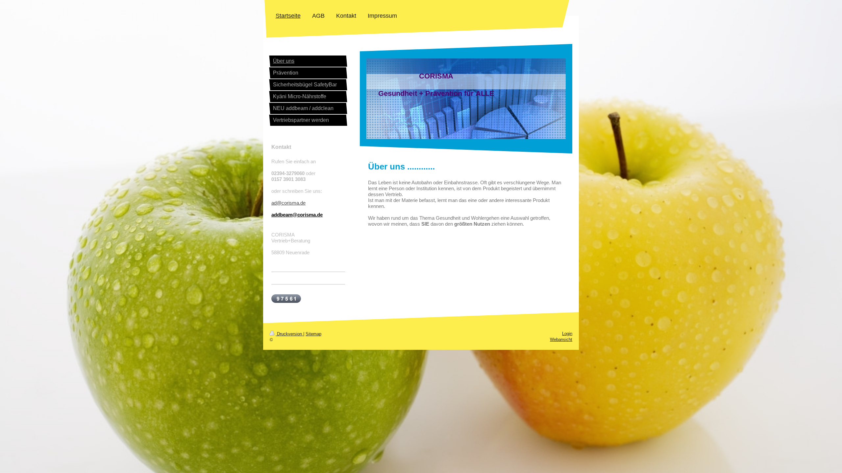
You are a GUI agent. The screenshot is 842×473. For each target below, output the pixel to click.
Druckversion (289, 333)
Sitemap (313, 333)
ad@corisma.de (288, 203)
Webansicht (561, 339)
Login (567, 333)
